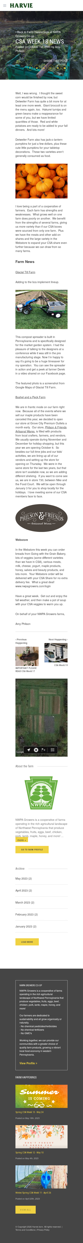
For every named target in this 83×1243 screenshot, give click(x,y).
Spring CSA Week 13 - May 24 (29, 1112)
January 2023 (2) (25, 926)
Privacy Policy (43, 1229)
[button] (27, 941)
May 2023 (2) (23, 878)
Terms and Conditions (25, 1229)
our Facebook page (53, 373)
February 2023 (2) (26, 914)
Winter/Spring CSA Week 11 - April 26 (33, 1192)
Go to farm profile (32, 849)
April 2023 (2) (23, 890)
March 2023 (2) (24, 902)
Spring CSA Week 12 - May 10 (29, 1152)
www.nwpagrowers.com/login (33, 586)
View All (25, 1210)
